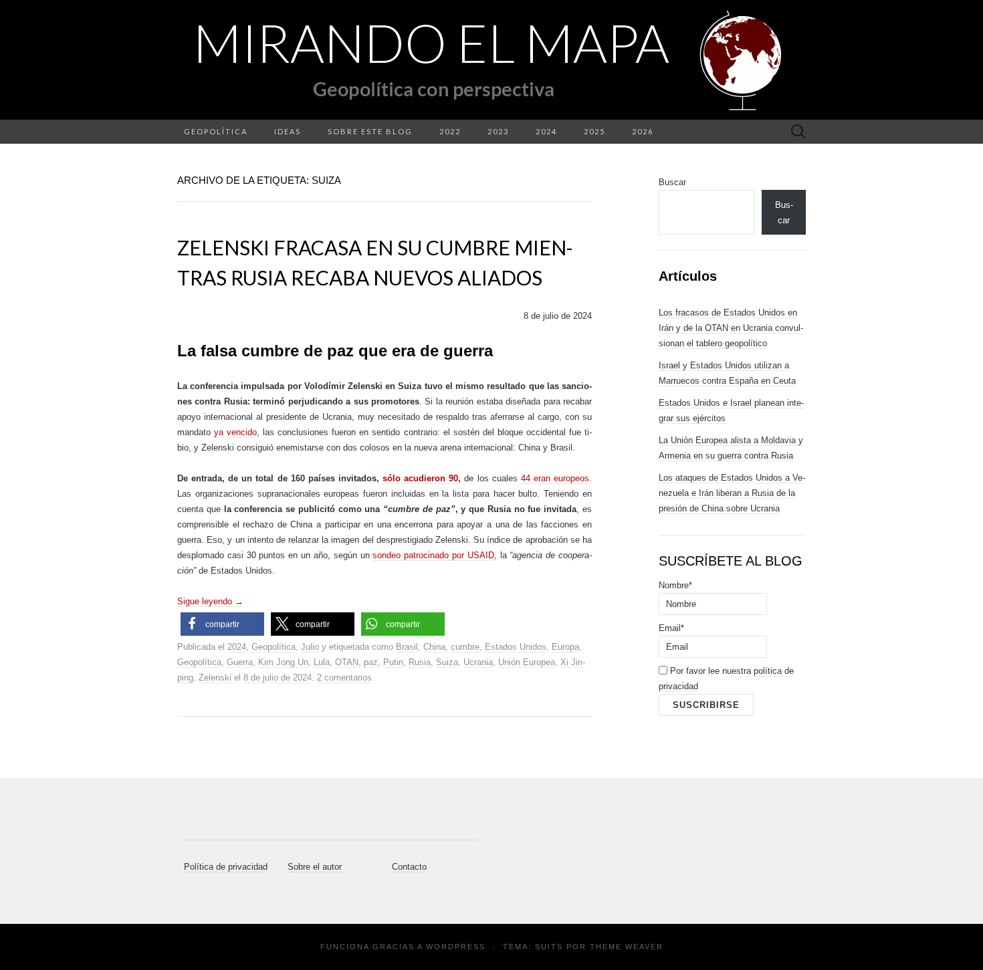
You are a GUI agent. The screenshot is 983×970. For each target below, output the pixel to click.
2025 (594, 131)
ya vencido (235, 432)
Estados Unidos (515, 647)
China (434, 647)
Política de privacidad (225, 867)
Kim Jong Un (283, 662)
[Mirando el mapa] (491, 60)
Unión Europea (526, 662)
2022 (450, 131)
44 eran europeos (555, 478)
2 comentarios (344, 678)
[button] (222, 624)
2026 (642, 131)
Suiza (447, 662)
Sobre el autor (315, 867)
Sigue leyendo (210, 601)
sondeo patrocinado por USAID (433, 555)
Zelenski (215, 678)
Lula (322, 662)
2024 (546, 131)
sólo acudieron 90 (420, 478)
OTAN (346, 662)
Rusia (420, 662)
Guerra (240, 662)
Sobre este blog (370, 131)
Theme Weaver (626, 947)
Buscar (672, 182)
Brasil (407, 647)
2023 (498, 131)
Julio (310, 647)
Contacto (409, 867)
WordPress (455, 947)
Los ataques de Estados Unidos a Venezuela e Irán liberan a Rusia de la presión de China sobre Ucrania (732, 493)
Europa (565, 647)
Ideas (287, 131)
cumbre (465, 647)
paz (371, 662)
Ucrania (478, 662)
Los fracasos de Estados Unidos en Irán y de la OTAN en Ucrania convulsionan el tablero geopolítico (731, 328)
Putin (393, 662)
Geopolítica (215, 131)
